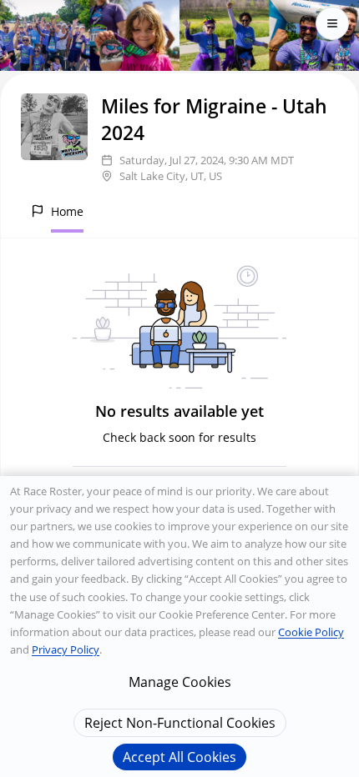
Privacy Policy (65, 649)
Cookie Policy (311, 631)
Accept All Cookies (179, 757)
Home (67, 211)
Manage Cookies (180, 682)
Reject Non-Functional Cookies (180, 723)
